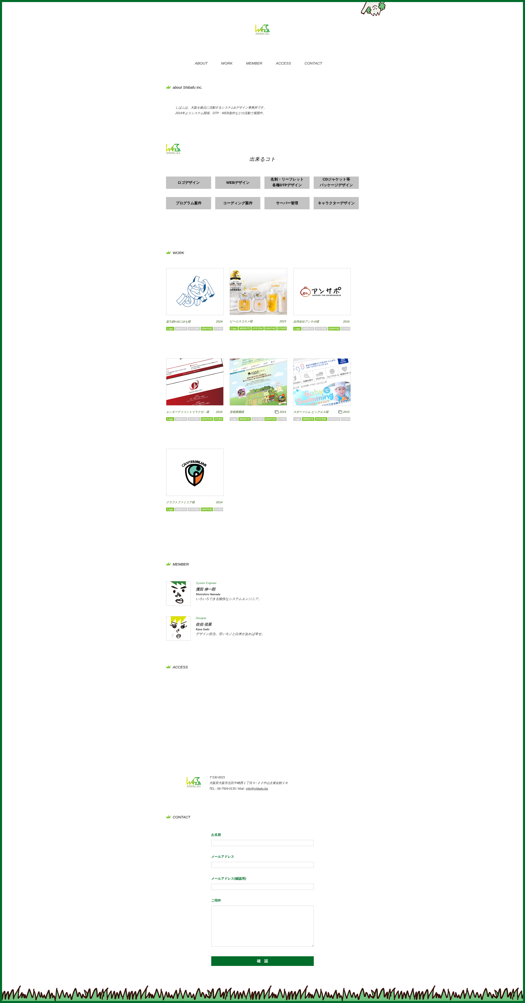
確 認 (262, 961)
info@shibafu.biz (257, 788)
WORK (227, 63)
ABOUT (201, 63)
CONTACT (313, 63)
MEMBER (254, 63)
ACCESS (283, 63)
